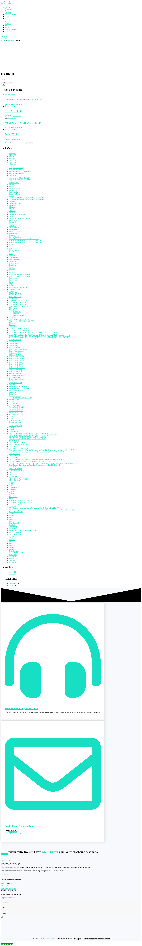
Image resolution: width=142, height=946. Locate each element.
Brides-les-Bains (14, 192)
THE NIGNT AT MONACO (19, 478)
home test (12, 256)
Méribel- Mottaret (15, 293)
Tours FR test (13, 487)
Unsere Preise (13, 528)
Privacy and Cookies (16, 379)
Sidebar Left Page (15, 420)
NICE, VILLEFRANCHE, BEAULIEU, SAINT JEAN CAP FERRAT (33, 332)
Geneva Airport (14, 250)
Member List (13, 291)
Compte (11, 216)
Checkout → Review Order (22, 398)
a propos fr (12, 155)
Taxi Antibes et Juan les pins (18, 444)
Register (12, 385)
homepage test (14, 257)
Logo (11, 284)
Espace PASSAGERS (16, 553)
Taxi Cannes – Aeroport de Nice (19, 448)
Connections (13, 220)
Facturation (13, 562)
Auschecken (13, 558)
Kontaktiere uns (14, 551)
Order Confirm (14, 343)
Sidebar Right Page (15, 424)
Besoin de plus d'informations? (19, 826)
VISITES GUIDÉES (16, 504)
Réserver (5, 903)
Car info (12, 201)
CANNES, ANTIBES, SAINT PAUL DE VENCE (26, 198)
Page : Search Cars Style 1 (18, 356)
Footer (11, 244)
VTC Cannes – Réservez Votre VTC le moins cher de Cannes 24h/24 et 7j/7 (34, 508)
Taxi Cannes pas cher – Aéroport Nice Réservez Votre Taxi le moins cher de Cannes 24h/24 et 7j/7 (41, 450)
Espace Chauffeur (15, 237)
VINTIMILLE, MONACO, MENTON (22, 500)
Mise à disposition (15, 297)
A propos (8, 24)
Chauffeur (12, 209)
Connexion (17, 312)
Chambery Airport (15, 203)
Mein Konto (13, 555)
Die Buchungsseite (15, 532)
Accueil (7, 22)
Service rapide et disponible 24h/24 (21, 708)
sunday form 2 (14, 441)
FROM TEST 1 (14, 248)
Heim (11, 517)
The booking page (15, 534)
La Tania (12, 270)
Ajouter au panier (7, 83)
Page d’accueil (14, 523)
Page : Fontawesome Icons (18, 349)
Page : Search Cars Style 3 (18, 364)
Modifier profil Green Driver (18, 300)
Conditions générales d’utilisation (20, 218)
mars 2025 (12, 572)
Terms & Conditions (15, 469)
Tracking (12, 489)
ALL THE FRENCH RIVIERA (20, 177)
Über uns (12, 540)
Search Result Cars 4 (16, 413)
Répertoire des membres (17, 390)
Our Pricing (13, 527)
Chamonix (12, 205)
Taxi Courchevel (14, 454)
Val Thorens (13, 495)
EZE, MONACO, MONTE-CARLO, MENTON (25, 241)
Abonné (11, 156)
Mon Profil (12, 310)
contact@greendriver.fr (13, 834)
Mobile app (13, 299)
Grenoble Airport (14, 252)
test (10, 472)
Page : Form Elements (16, 351)
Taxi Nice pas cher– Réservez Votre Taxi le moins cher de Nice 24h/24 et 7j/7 (34, 465)
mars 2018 (12, 574)
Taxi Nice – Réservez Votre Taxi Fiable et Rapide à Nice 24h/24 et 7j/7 (32, 461)
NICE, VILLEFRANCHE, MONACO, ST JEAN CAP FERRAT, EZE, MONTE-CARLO (39, 336)
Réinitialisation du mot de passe (19, 386)
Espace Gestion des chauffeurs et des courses (24, 239)
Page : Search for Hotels (17, 368)
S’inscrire (12, 401)
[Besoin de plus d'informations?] (53, 820)
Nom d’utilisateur (15, 340)
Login (11, 282)
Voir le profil (13, 506)
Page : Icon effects (15, 353)
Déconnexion (13, 229)
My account (13, 556)
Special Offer (13, 431)
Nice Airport (13, 327)
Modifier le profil (19, 315)
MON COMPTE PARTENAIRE (20, 306)
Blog (10, 542)
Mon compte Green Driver (18, 302)
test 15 (11, 474)
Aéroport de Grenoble (16, 170)
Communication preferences (18, 214)
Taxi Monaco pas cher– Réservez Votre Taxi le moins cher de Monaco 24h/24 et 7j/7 (37, 459)
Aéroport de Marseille (16, 173)
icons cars (12, 261)
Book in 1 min (14, 183)
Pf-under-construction (16, 375)
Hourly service (14, 259)
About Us (12, 160)
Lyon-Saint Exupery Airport (18, 287)
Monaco (12, 317)
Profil (11, 381)
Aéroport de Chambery (16, 168)
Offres (11, 585)
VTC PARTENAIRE (16, 512)
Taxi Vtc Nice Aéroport (17, 467)
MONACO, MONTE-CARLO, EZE (21, 319)
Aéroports (12, 175)
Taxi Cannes (13, 446)
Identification (13, 263)
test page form (13, 476)
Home (11, 254)
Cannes (11, 196)
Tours (7, 25)
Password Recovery (15, 373)
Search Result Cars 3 (16, 411)
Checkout (12, 211)
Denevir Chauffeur (15, 231)
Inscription (12, 265)
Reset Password (14, 399)
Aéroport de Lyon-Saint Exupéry (20, 171)
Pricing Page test (14, 377)
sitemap (11, 427)
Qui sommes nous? (15, 383)
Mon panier (13, 308)
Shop (11, 416)
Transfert (12, 491)
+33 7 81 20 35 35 (7, 885)
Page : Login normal (16, 355)
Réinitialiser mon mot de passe (19, 388)
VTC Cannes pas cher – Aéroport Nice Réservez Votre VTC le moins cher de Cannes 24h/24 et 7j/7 (42, 510)
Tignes (11, 482)
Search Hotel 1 (14, 405)
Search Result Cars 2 (16, 409)
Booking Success (14, 188)
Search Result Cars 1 (16, 407)
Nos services (13, 342)
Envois (11, 235)
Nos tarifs (12, 525)
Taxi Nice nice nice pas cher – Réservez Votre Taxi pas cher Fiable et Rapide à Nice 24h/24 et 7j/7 (41, 463)
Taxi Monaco (13, 457)
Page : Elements (14, 347)
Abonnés (12, 158)
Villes (11, 499)
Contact (7, 31)
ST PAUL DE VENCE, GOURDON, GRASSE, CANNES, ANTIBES (33, 433)
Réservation (13, 392)
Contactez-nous (14, 227)
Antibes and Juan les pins (17, 181)
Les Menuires (13, 278)
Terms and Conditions (16, 470)
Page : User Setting (15, 370)
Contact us (12, 226)
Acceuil (11, 166)
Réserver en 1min (15, 396)
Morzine (12, 323)
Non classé (10, 40)
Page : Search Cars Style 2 (18, 360)
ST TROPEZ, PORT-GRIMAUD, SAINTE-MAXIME (27, 437)
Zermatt (11, 513)
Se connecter (13, 403)
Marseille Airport (14, 289)
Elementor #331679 (15, 233)
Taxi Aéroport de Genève (17, 442)
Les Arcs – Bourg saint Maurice (19, 274)
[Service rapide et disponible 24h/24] (53, 702)
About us (12, 538)
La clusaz (12, 267)
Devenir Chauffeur (11, 29)
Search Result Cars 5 (16, 414)
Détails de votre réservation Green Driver (22, 530)
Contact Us (13, 222)
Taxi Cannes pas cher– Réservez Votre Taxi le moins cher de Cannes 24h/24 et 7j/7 (36, 452)
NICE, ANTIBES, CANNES (19, 328)
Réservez (8, 27)
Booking (12, 184)
